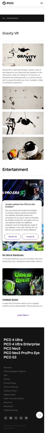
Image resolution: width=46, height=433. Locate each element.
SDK (5, 375)
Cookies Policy (10, 391)
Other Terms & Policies (14, 398)
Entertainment (12, 18)
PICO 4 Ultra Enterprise (22, 344)
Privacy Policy (10, 383)
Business (8, 367)
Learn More (22, 315)
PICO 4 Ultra (13, 339)
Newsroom (8, 406)
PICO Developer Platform (15, 371)
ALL (4, 18)
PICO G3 (10, 357)
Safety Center (10, 394)
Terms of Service (11, 387)
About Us (8, 402)
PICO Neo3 (12, 348)
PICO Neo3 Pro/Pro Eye (22, 352)
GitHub (7, 379)
